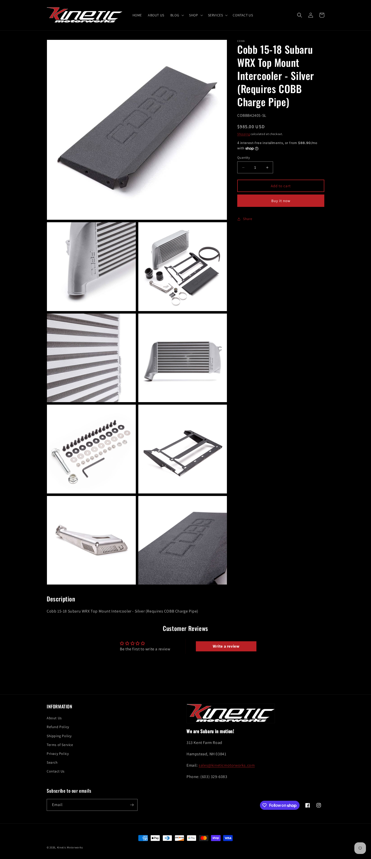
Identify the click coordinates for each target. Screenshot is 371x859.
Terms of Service (60, 744)
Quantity (243, 157)
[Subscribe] (131, 805)
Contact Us (56, 771)
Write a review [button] (226, 646)
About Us (54, 718)
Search (52, 762)
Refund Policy (58, 727)
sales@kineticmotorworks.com (227, 765)
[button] (176, 15)
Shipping (243, 134)
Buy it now (280, 200)
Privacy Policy (58, 753)
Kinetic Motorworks (70, 847)
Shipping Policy (59, 736)
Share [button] (247, 218)
